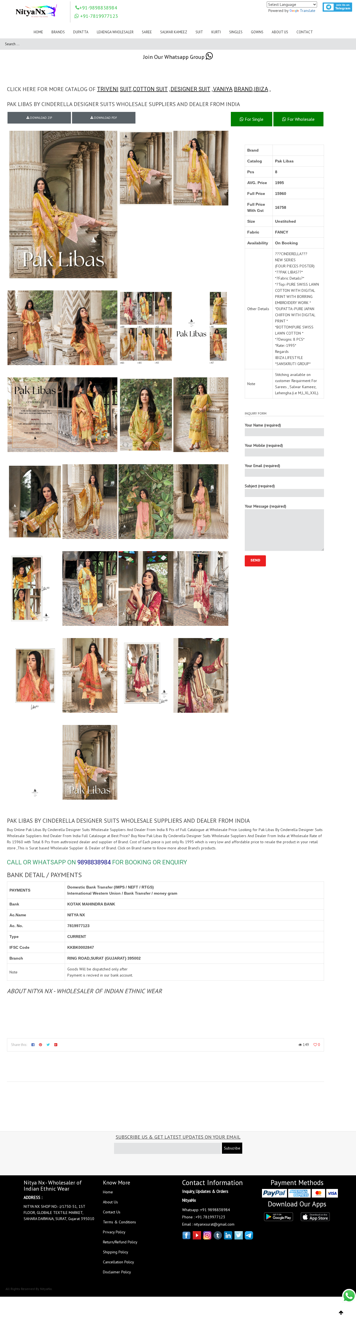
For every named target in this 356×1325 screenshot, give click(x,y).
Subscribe (232, 1148)
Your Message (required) (265, 506)
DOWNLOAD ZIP (40, 118)
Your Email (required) (262, 465)
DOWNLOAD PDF (105, 118)
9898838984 (94, 862)
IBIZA (261, 89)
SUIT (126, 89)
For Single (253, 119)
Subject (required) (260, 485)
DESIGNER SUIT (190, 89)
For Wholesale (300, 119)
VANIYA (223, 89)
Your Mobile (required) (264, 445)
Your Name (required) (263, 425)
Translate (307, 10)
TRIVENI (107, 89)
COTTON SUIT (150, 89)
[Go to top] (341, 1312)
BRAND (243, 89)
